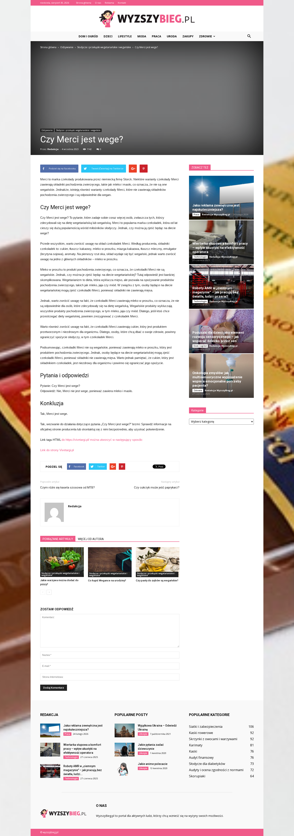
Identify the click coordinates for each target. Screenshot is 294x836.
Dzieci (108, 36)
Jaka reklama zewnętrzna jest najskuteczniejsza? (216, 207)
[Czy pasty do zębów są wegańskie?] (157, 562)
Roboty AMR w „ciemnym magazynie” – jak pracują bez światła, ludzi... (82, 770)
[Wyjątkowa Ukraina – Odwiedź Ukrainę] (125, 730)
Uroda (172, 36)
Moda (141, 36)
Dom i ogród (88, 36)
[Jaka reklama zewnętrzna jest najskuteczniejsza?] (221, 198)
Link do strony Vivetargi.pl (57, 450)
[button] (249, 36)
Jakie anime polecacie (152, 764)
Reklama (109, 2)
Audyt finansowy (201, 757)
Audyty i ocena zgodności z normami (216, 770)
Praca (156, 36)
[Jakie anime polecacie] (125, 769)
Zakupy (187, 36)
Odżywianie (47, 130)
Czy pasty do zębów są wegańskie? (157, 580)
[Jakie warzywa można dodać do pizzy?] (62, 562)
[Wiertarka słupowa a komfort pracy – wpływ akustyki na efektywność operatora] (50, 750)
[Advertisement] (147, 79)
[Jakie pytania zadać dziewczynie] (125, 750)
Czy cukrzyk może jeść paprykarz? (156, 487)
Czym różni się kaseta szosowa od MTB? (67, 487)
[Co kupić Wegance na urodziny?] (110, 562)
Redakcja (53, 149)
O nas (98, 2)
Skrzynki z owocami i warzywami (213, 739)
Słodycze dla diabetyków (207, 764)
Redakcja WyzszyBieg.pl (216, 214)
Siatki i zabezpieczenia (205, 726)
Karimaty (195, 745)
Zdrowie (205, 36)
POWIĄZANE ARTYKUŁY (58, 539)
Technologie (200, 256)
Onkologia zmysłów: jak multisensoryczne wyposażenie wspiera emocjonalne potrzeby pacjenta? (217, 379)
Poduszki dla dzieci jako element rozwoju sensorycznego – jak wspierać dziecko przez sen (218, 337)
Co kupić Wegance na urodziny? (107, 580)
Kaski (193, 751)
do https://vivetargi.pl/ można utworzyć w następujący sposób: (102, 439)
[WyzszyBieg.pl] (147, 18)
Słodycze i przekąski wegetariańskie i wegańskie (78, 130)
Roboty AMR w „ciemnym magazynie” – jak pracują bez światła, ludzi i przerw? (215, 292)
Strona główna (83, 2)
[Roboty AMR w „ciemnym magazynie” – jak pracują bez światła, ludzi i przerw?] (50, 771)
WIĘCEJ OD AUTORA (91, 539)
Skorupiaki (197, 776)
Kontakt (122, 2)
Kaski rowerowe (201, 733)
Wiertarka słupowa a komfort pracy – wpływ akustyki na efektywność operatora (220, 247)
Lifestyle (125, 36)
